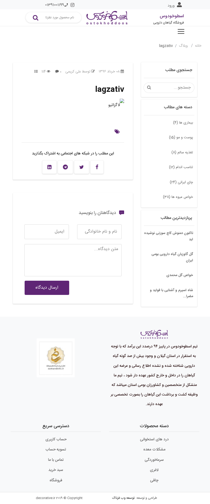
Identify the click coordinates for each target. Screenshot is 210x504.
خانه (198, 46)
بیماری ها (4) (183, 123)
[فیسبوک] (97, 167)
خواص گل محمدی (179, 275)
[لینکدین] (49, 167)
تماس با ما (56, 460)
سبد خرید (55, 470)
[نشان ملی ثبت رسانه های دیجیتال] (56, 354)
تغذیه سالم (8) (182, 153)
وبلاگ (184, 46)
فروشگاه (55, 480)
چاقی (154, 480)
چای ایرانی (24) (181, 182)
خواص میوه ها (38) (178, 197)
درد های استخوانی (154, 439)
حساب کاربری (55, 439)
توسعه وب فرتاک (123, 498)
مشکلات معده (154, 449)
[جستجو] (36, 17)
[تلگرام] (65, 167)
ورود (171, 5)
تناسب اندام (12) (181, 167)
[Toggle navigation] (181, 31)
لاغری (154, 470)
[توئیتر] (81, 167)
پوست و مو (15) (181, 137)
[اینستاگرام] (72, 5)
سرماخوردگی (154, 460)
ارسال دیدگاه (47, 287)
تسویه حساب (55, 449)
